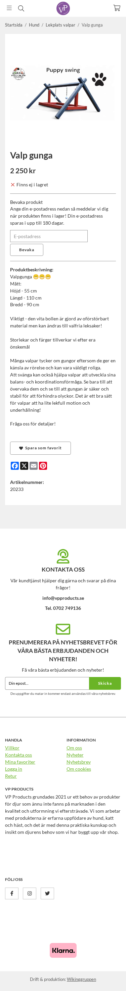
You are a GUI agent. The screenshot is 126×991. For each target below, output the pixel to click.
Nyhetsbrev (79, 762)
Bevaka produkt (26, 202)
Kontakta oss (18, 755)
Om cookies (79, 769)
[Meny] (9, 7)
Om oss (74, 748)
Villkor (12, 748)
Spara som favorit (42, 448)
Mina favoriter (20, 762)
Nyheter (75, 755)
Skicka (105, 683)
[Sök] (21, 8)
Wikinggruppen (81, 979)
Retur (11, 776)
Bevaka (26, 249)
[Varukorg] (117, 7)
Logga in (13, 769)
